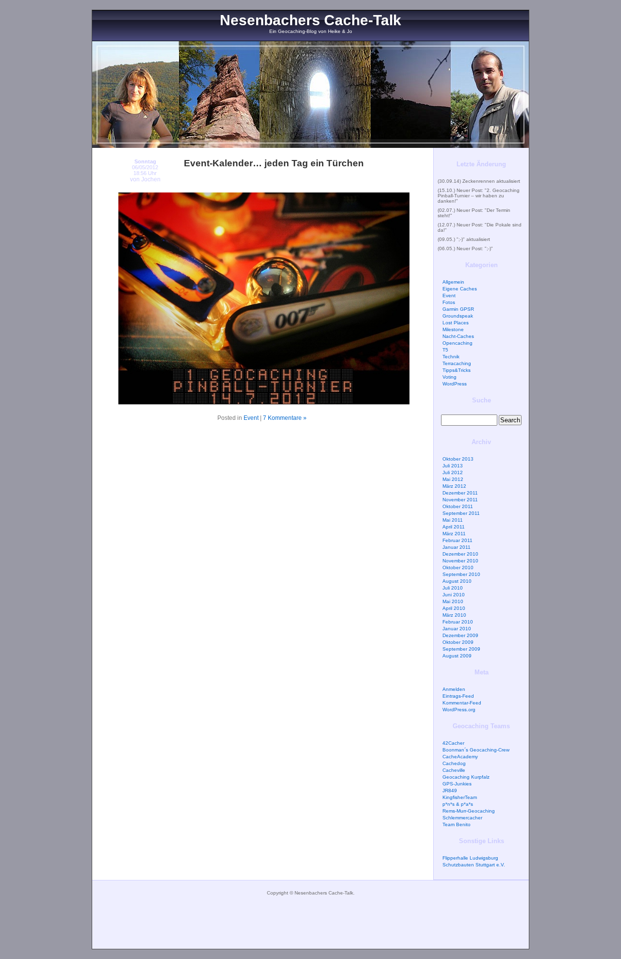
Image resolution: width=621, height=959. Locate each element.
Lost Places (455, 322)
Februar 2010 (457, 621)
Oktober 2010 (458, 567)
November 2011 (460, 499)
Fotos (448, 302)
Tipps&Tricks (456, 370)
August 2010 (457, 581)
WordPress (454, 383)
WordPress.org (458, 709)
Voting (449, 377)
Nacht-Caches (458, 336)
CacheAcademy (460, 756)
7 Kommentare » (285, 418)
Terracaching (456, 363)
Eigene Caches (459, 288)
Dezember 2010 (460, 554)
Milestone (453, 329)
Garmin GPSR (458, 309)
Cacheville (453, 770)
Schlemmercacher (462, 817)
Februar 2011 (457, 540)
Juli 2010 (452, 588)
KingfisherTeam (459, 797)
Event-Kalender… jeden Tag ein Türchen (274, 163)
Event (251, 418)
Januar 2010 (456, 628)
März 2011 (454, 533)
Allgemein (453, 282)
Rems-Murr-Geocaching (468, 811)
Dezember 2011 (460, 492)
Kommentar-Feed (461, 702)
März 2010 (454, 615)
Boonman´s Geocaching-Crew (475, 749)
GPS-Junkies (457, 783)
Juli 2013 (452, 465)
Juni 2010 (453, 594)
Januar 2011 (456, 547)
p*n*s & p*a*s (457, 804)
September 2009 (461, 649)
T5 (445, 349)
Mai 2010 (452, 601)
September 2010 (461, 574)
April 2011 (453, 526)
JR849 (449, 790)
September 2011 (461, 513)
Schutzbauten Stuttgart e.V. (473, 864)
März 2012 (454, 486)
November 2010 (460, 560)
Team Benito (456, 824)
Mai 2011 (452, 520)
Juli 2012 (452, 472)
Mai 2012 (452, 479)
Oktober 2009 (458, 642)
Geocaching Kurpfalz (466, 777)
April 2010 (453, 608)
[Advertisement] (310, 927)
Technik (450, 356)
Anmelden (453, 689)
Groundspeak (457, 316)
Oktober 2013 (458, 459)
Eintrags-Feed (458, 696)
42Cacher (453, 743)
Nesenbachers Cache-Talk (310, 20)
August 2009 (457, 655)
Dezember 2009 (460, 635)
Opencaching (457, 343)
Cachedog (454, 763)
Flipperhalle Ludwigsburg (470, 858)
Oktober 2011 (457, 506)
